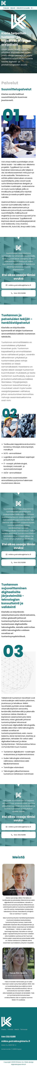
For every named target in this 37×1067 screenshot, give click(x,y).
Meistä (12, 8)
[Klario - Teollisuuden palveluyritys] (10, 3)
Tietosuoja (23, 1029)
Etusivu (3, 1029)
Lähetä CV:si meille (23, 8)
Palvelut (6, 8)
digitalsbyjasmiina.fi (18, 1064)
